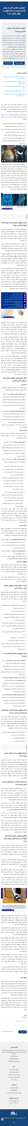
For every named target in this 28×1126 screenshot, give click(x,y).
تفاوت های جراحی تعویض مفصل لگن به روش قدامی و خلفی (14, 82)
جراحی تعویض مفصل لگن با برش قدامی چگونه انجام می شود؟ (14, 77)
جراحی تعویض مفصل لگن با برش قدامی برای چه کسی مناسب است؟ (14, 94)
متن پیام (25, 1017)
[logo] (14, 1113)
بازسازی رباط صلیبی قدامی (14, 1074)
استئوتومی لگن (14, 1090)
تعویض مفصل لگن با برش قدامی (14, 1093)
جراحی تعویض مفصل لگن (14, 114)
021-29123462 (8, 63)
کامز (13, 1118)
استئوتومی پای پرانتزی (14, 1072)
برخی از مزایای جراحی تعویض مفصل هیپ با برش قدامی (13, 87)
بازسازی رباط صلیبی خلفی (14, 1077)
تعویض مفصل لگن (14, 1088)
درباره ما (15, 1101)
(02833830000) (7, 1118)
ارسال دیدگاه (22, 1031)
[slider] (9, 160)
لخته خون (23, 637)
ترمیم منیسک (14, 1079)
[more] (25, 98)
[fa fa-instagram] (14, 1122)
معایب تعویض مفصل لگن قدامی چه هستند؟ (14, 91)
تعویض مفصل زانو (14, 1069)
